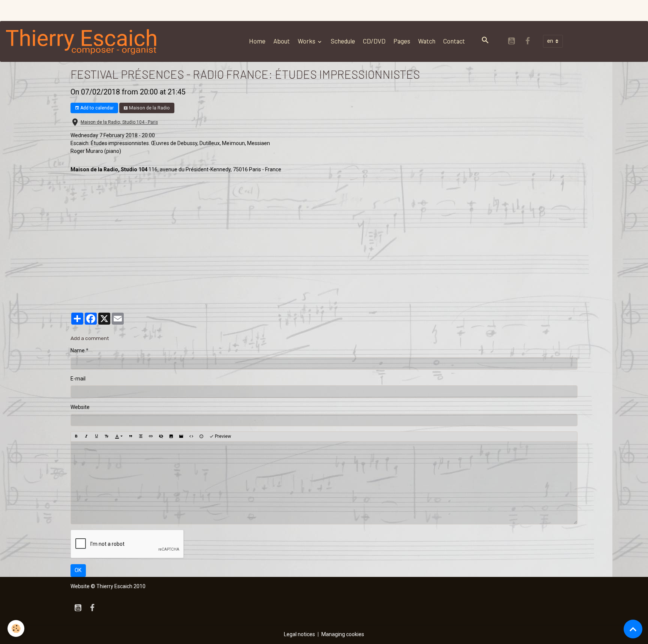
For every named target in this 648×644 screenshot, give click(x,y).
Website (80, 407)
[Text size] (106, 436)
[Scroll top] (633, 629)
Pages (401, 41)
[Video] (181, 436)
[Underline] (96, 436)
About (281, 41)
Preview (222, 436)
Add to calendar (96, 108)
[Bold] (76, 436)
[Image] (171, 436)
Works (307, 41)
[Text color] (119, 436)
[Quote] (130, 436)
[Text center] (140, 436)
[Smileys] (201, 436)
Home (257, 41)
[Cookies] (16, 628)
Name (77, 350)
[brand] (83, 41)
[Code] (191, 436)
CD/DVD (374, 41)
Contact (454, 41)
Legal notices (299, 634)
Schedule (343, 41)
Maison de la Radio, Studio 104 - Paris (119, 122)
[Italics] (86, 436)
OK (78, 570)
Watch (426, 41)
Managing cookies (342, 634)
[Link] (151, 436)
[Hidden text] (161, 436)
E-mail (78, 379)
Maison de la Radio (149, 108)
